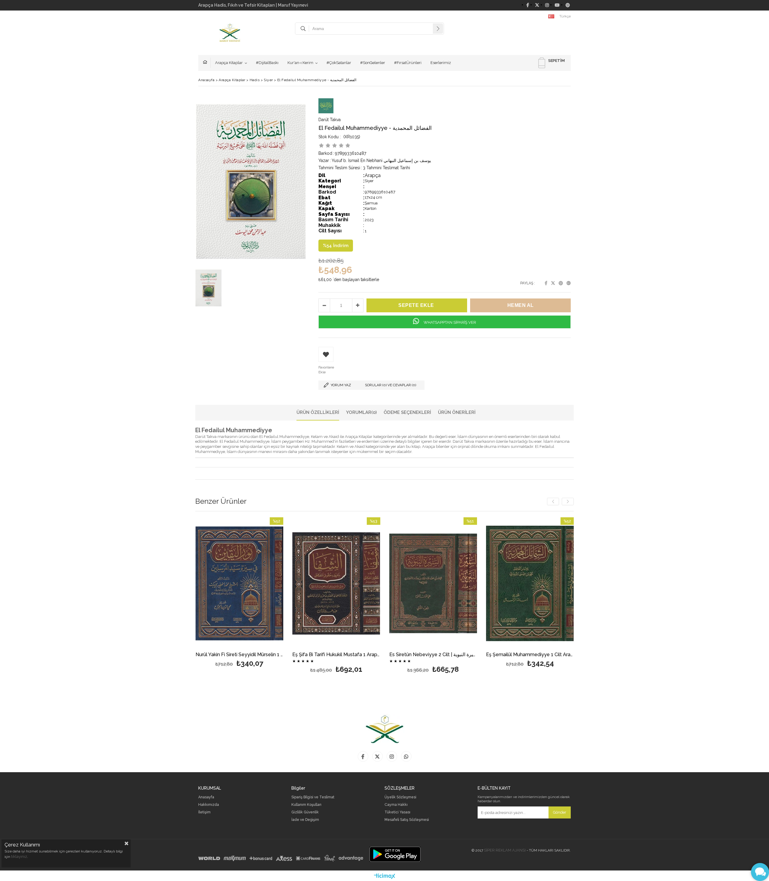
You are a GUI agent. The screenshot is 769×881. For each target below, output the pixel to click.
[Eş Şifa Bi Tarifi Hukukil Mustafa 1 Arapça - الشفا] (336, 583)
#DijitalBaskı (267, 62)
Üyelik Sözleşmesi (400, 797)
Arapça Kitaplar (229, 62)
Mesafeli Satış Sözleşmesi (406, 820)
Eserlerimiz (440, 62)
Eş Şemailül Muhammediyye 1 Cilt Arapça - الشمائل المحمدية (530, 654)
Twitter (553, 283)
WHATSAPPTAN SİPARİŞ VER (449, 322)
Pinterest (561, 283)
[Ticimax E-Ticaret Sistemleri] (384, 876)
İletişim (204, 812)
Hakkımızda (208, 805)
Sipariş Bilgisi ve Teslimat (312, 797)
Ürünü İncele (260, 593)
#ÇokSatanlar (339, 62)
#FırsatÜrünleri (407, 62)
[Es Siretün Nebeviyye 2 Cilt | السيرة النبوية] (433, 583)
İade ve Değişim (305, 820)
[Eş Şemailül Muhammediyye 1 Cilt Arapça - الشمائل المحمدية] (530, 583)
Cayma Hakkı (396, 805)
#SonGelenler (372, 62)
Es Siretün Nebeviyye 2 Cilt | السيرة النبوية (433, 654)
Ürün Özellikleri (317, 412)
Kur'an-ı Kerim (300, 62)
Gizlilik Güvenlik (305, 812)
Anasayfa (207, 63)
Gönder (559, 812)
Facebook (546, 283)
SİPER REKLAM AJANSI (505, 850)
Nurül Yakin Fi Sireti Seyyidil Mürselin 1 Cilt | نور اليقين (240, 654)
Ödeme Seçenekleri (407, 412)
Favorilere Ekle (239, 593)
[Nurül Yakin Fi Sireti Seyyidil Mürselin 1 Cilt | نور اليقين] (240, 583)
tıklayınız (19, 856)
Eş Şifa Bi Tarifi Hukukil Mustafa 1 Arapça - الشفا (336, 654)
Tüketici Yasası (397, 812)
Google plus (569, 283)
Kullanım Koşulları (306, 805)
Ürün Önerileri (457, 412)
